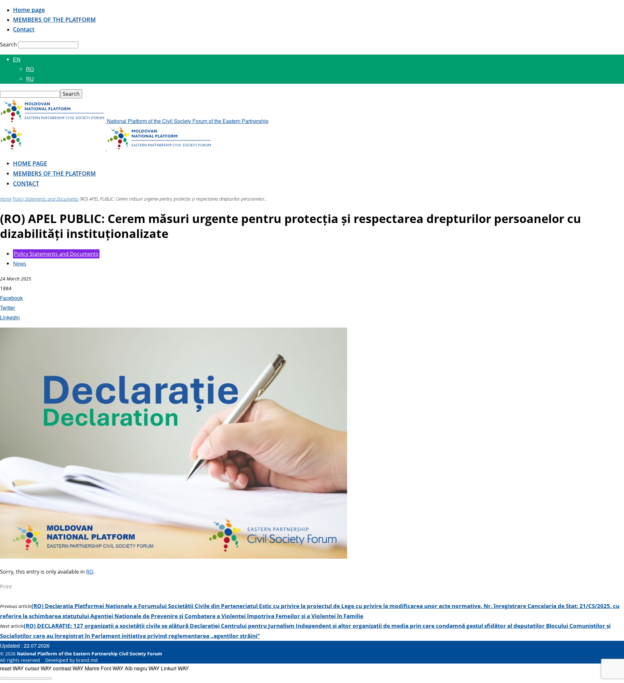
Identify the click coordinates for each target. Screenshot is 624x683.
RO (30, 69)
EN (16, 59)
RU (30, 78)
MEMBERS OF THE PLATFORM (54, 19)
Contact (23, 29)
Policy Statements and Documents (45, 199)
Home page (29, 10)
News (19, 263)
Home (5, 199)
